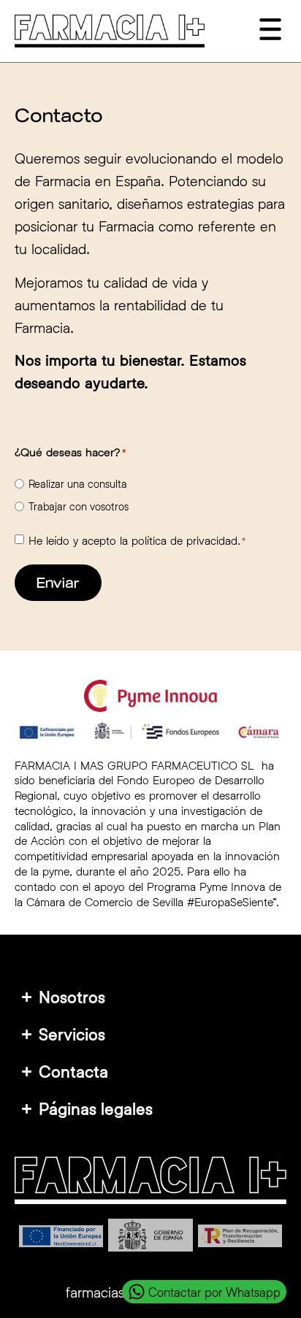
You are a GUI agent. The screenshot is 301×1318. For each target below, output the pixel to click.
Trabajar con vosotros (78, 506)
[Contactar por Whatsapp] (136, 1291)
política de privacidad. (186, 540)
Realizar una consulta (77, 483)
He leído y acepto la (136, 540)
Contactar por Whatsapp (214, 1292)
